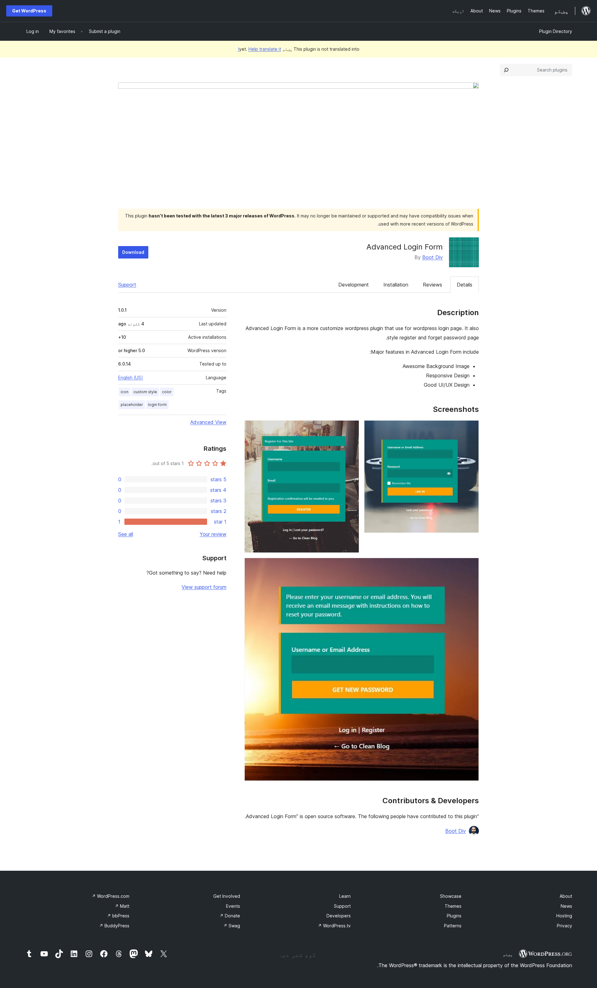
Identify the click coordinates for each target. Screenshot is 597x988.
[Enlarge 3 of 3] (470, 566)
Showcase (450, 896)
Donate (230, 915)
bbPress (118, 915)
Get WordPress (29, 10)
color (167, 391)
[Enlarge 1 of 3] (470, 429)
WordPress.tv (334, 925)
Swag (231, 925)
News (566, 906)
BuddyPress (114, 925)
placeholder (132, 404)
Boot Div (432, 257)
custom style (145, 391)
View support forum (204, 587)
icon (124, 391)
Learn (345, 896)
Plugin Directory (555, 31)
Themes (453, 906)
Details (464, 285)
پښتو (508, 954)
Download (133, 252)
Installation (395, 285)
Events (233, 906)
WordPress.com (110, 896)
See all (125, 534)
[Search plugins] (506, 70)
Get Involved (226, 896)
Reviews (432, 285)
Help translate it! (259, 49)
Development (353, 285)
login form (157, 404)
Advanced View (208, 422)
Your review (213, 534)
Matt (122, 906)
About (566, 896)
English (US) (130, 377)
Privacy (564, 925)
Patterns (452, 925)
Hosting (564, 915)
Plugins (454, 915)
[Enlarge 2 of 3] (351, 429)
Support (127, 285)
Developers (338, 915)
